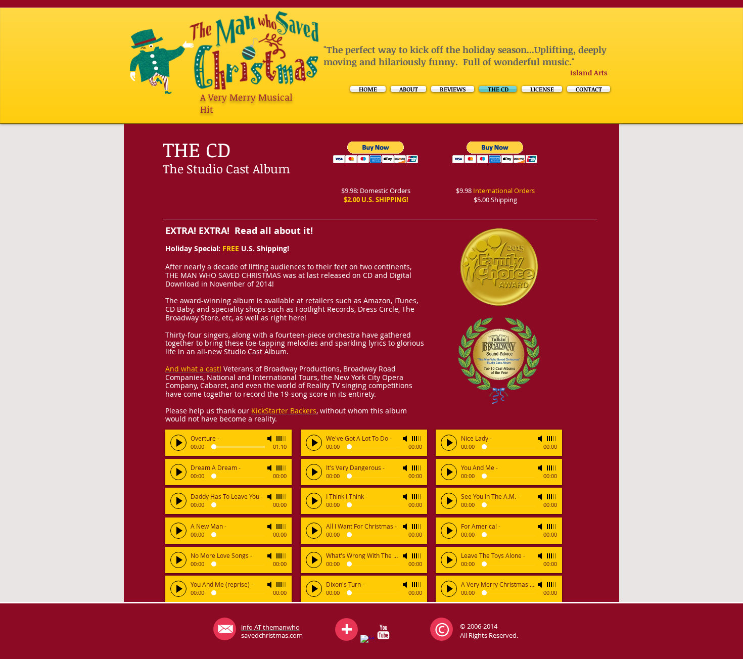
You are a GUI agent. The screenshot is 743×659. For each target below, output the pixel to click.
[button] (495, 152)
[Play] (178, 443)
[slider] (281, 438)
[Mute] (270, 439)
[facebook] (367, 642)
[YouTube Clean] (383, 632)
